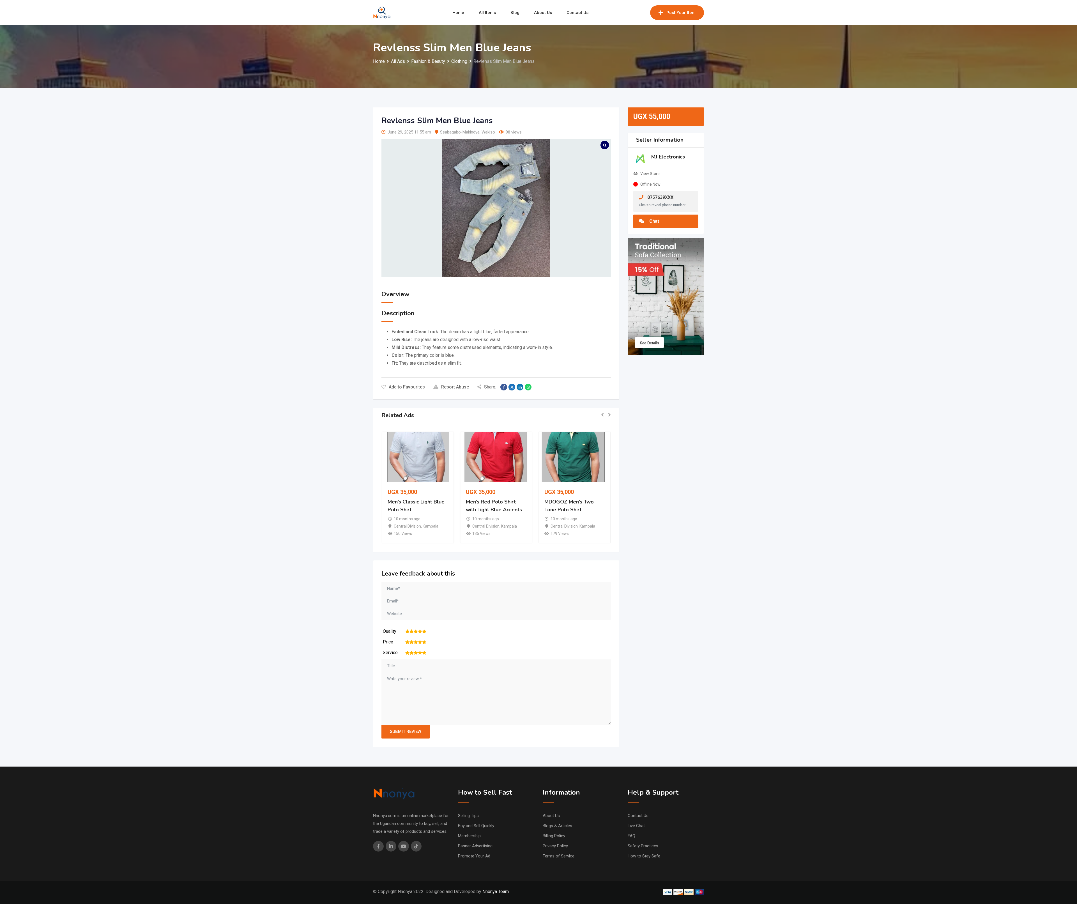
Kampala (430, 526)
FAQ (631, 835)
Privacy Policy (555, 845)
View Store (650, 173)
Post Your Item (681, 12)
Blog (514, 12)
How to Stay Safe (644, 856)
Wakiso (488, 132)
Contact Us (577, 12)
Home (458, 12)
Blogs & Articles (557, 825)
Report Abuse (455, 387)
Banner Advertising (475, 845)
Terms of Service (558, 856)
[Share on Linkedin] (520, 387)
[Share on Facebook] (503, 387)
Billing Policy (554, 835)
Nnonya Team (495, 891)
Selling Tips (468, 815)
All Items (487, 12)
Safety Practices (643, 845)
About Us (543, 12)
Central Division (407, 526)
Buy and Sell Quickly (476, 825)
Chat (653, 221)
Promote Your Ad (474, 856)
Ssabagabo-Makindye (460, 132)
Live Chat (636, 825)
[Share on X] (511, 387)
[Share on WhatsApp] (528, 387)
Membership (469, 835)
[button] (602, 415)
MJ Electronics (668, 156)
